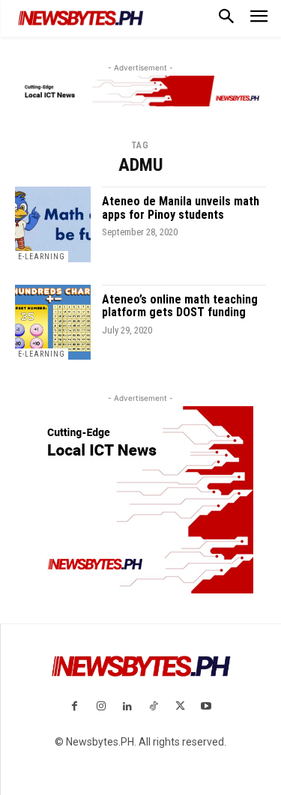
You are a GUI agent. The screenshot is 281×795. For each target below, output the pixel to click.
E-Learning (41, 257)
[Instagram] (100, 707)
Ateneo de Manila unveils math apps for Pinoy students (180, 208)
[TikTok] (154, 707)
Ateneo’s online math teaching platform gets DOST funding (180, 306)
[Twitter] (180, 707)
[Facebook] (74, 707)
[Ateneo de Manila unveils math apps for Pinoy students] (53, 224)
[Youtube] (206, 707)
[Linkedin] (127, 707)
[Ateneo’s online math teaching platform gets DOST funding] (53, 322)
